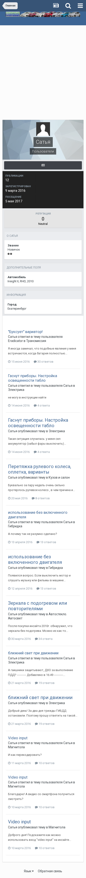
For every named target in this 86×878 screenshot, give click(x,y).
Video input (18, 738)
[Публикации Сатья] (43, 165)
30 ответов (45, 361)
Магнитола (16, 747)
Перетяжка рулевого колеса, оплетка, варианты (39, 469)
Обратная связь (50, 871)
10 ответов (46, 763)
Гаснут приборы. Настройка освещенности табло (32, 378)
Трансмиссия (36, 341)
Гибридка (15, 526)
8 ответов (42, 498)
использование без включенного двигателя (35, 559)
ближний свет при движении (33, 653)
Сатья (12, 337)
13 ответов (47, 542)
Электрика (16, 390)
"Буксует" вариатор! (25, 331)
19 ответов (46, 683)
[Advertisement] (43, 71)
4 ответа (43, 405)
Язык (28, 871)
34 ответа (45, 639)
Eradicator (15, 341)
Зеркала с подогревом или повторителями (37, 605)
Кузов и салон (59, 477)
